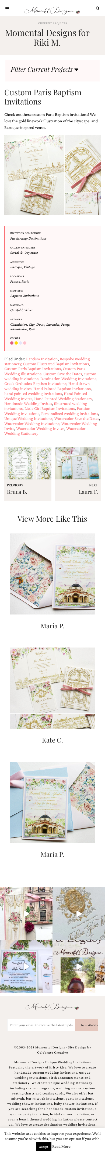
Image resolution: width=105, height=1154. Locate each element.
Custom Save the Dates (62, 373)
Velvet (28, 310)
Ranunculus (18, 329)
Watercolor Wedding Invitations (32, 423)
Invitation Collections (25, 232)
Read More (61, 1146)
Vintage (29, 267)
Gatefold (16, 310)
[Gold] (17, 343)
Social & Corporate (24, 252)
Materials (16, 304)
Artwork (16, 319)
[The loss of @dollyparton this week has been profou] (26, 913)
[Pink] (25, 343)
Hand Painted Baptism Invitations (62, 388)
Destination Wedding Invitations (68, 378)
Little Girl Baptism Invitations (49, 408)
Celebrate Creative (52, 1052)
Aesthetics (17, 261)
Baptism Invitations (24, 295)
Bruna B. (17, 491)
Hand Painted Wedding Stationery (63, 398)
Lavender (53, 324)
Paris (25, 281)
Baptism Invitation (42, 359)
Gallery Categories (23, 247)
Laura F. (88, 491)
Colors (15, 337)
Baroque (16, 267)
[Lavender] (21, 343)
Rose (32, 329)
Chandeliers (18, 324)
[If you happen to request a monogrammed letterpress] (78, 913)
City (32, 324)
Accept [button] (43, 1147)
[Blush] (12, 343)
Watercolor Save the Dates (76, 418)
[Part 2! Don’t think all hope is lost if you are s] (78, 966)
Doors (40, 324)
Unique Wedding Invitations (28, 418)
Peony (65, 324)
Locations (17, 276)
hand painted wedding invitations (33, 393)
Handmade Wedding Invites (28, 403)
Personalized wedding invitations (69, 413)
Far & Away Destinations (28, 238)
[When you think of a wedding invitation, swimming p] (26, 966)
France (15, 281)
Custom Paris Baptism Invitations (32, 368)
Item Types (16, 290)
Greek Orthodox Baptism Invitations (35, 383)
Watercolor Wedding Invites (40, 428)
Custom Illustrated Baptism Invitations (56, 363)
